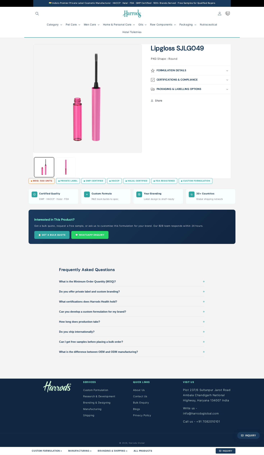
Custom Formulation (95, 389)
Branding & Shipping (112, 451)
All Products (143, 450)
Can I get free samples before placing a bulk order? (132, 342)
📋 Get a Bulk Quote (52, 235)
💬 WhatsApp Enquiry (90, 235)
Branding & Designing (97, 402)
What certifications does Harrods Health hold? (132, 301)
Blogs (136, 408)
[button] (37, 14)
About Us (139, 389)
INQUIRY (227, 451)
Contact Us (140, 396)
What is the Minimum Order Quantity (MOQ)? (132, 281)
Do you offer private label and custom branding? (132, 291)
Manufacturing (92, 408)
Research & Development (99, 396)
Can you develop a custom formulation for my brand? (132, 311)
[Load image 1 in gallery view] (44, 167)
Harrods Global (137, 443)
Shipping (88, 415)
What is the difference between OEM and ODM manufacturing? (132, 352)
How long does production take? (132, 322)
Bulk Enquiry (141, 402)
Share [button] (158, 100)
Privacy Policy (142, 415)
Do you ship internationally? (132, 332)
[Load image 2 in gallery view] (66, 167)
